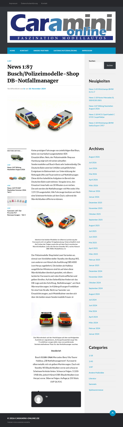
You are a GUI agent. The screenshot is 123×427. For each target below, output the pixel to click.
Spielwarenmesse (96, 390)
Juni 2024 (93, 305)
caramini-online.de (27, 418)
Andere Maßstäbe (96, 372)
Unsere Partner (41, 51)
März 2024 (93, 322)
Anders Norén (23, 422)
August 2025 (94, 225)
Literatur (92, 378)
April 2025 (93, 248)
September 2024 (96, 288)
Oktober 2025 (95, 214)
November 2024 (95, 277)
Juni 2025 (93, 237)
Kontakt (44, 3)
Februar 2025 (94, 259)
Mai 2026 (93, 174)
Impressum (13, 3)
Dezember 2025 (95, 202)
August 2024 (94, 294)
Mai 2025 (93, 242)
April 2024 (93, 317)
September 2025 (96, 219)
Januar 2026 (94, 197)
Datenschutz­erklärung (29, 3)
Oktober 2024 (95, 282)
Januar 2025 (94, 265)
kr (24, 88)
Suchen (92, 61)
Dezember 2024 (95, 271)
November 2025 (95, 208)
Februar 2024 (94, 328)
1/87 (9, 61)
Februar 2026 (94, 191)
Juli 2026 (92, 162)
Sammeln (92, 384)
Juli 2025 (92, 231)
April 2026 (93, 179)
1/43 (91, 361)
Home (12, 51)
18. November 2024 (37, 88)
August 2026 (94, 157)
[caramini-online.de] (61, 27)
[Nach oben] (113, 413)
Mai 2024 (93, 311)
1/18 (91, 355)
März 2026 (93, 185)
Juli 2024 (92, 299)
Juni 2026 (93, 168)
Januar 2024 (94, 334)
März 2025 (93, 254)
